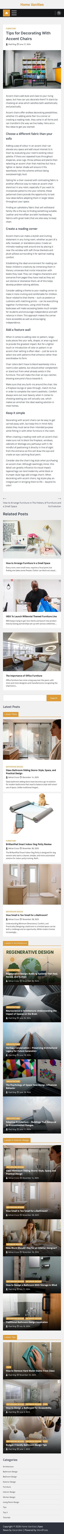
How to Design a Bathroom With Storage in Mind (31, 1285)
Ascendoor (17, 1530)
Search (53, 698)
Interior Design (14, 1244)
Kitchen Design (9, 1497)
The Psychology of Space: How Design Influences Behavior (31, 1086)
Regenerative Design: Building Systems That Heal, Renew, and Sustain (32, 975)
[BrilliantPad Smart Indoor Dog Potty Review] (32, 813)
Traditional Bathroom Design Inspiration (27, 1322)
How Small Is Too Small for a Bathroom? (27, 915)
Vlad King (12, 44)
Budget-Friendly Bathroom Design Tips (26, 1444)
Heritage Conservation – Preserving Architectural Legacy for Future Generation (31, 1049)
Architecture (13, 970)
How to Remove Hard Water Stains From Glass (30, 1370)
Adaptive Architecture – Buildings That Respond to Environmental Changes (31, 1123)
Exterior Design (9, 1481)
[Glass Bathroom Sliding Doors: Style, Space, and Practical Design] (32, 739)
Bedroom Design (10, 1476)
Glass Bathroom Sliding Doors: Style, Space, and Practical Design (31, 772)
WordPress (42, 1530)
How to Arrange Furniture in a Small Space (28, 563)
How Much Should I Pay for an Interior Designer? (31, 1248)
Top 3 (5, 1512)
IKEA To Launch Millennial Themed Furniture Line (31, 616)
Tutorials (6, 1517)
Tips (9, 1367)
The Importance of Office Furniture (24, 675)
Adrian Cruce (13, 777)
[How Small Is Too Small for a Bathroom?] (32, 884)
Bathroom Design (14, 767)
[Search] (59, 13)
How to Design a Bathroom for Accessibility (28, 1407)
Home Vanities (32, 4)
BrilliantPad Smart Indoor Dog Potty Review (28, 844)
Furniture (11, 28)
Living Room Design (11, 1502)
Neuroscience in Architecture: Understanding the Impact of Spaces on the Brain (31, 1012)
